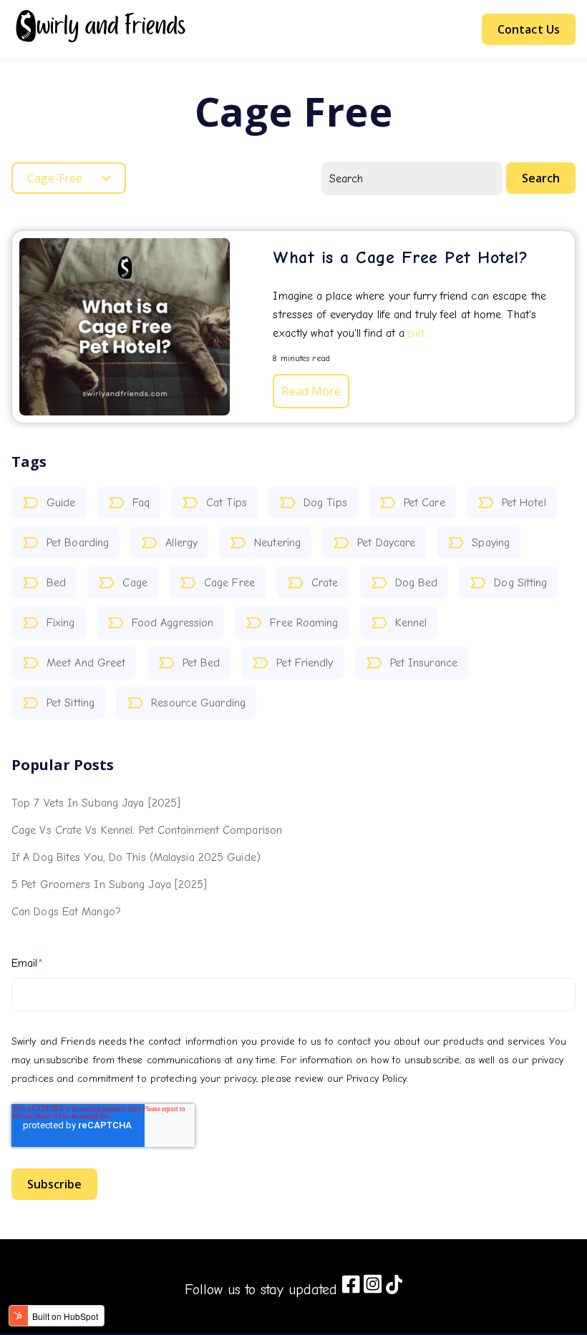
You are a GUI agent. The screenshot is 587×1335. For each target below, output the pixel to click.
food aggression (173, 622)
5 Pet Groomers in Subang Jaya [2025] (109, 884)
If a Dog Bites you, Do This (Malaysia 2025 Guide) (136, 857)
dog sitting (520, 582)
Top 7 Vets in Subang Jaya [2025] (95, 803)
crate (325, 582)
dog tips (325, 502)
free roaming (304, 622)
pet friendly (304, 662)
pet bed (201, 662)
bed (56, 582)
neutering (277, 542)
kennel (411, 622)
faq (141, 502)
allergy (181, 542)
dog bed (416, 582)
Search (541, 178)
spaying (491, 542)
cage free (229, 582)
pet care (424, 502)
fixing (61, 622)
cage (134, 582)
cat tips (226, 502)
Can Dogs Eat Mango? (66, 911)
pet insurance (423, 662)
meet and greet (86, 662)
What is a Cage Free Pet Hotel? (400, 257)
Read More (311, 391)
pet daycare (386, 542)
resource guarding (198, 702)
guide (61, 502)
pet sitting (70, 702)
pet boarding (78, 542)
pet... (419, 333)
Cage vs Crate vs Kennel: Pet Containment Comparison (146, 830)
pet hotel (524, 502)
